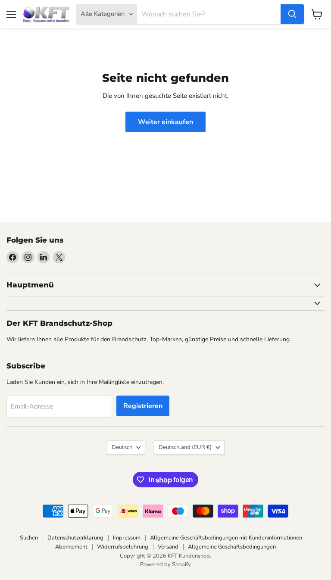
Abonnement (71, 547)
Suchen (29, 538)
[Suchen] (292, 14)
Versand (168, 547)
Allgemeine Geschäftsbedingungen (232, 547)
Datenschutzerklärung (75, 538)
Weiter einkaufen (165, 122)
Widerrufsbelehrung (122, 547)
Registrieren (142, 406)
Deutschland (185, 447)
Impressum (127, 538)
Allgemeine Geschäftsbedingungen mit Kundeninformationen (226, 538)
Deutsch (122, 447)
